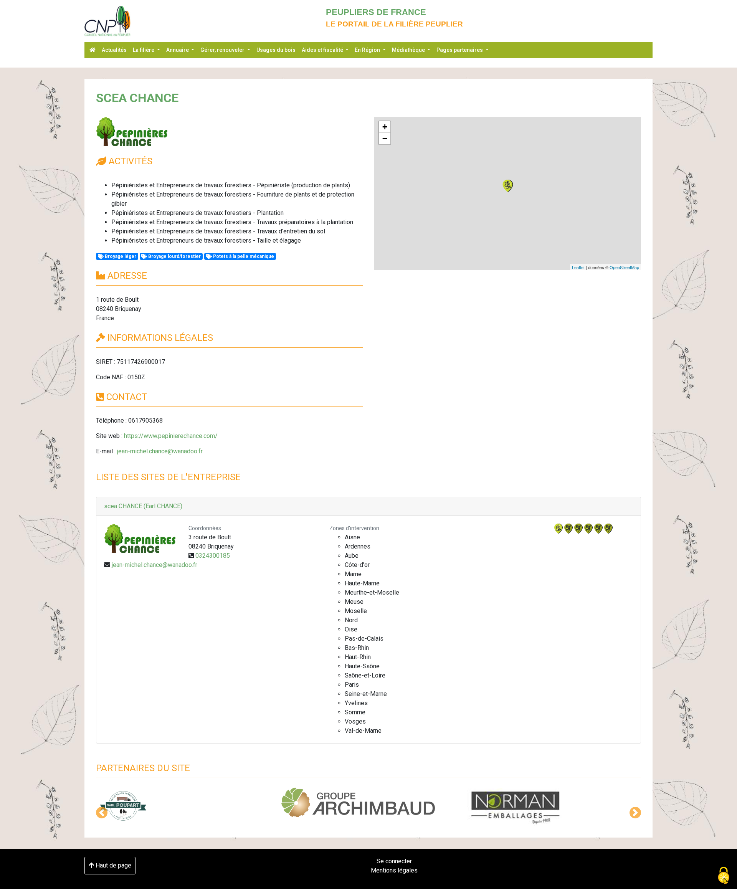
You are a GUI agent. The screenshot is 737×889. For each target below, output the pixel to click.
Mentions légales (394, 870)
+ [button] (384, 127)
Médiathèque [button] (409, 50)
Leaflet (578, 267)
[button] (101, 812)
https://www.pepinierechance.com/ (171, 436)
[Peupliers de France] (107, 21)
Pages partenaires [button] (460, 50)
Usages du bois (276, 50)
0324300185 (212, 555)
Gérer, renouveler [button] (223, 50)
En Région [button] (368, 50)
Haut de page (112, 865)
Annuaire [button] (178, 50)
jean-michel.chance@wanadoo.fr (160, 451)
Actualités (114, 50)
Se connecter (394, 861)
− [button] (384, 138)
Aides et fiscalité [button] (323, 50)
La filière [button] (144, 50)
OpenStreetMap (624, 267)
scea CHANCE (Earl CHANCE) (143, 506)
